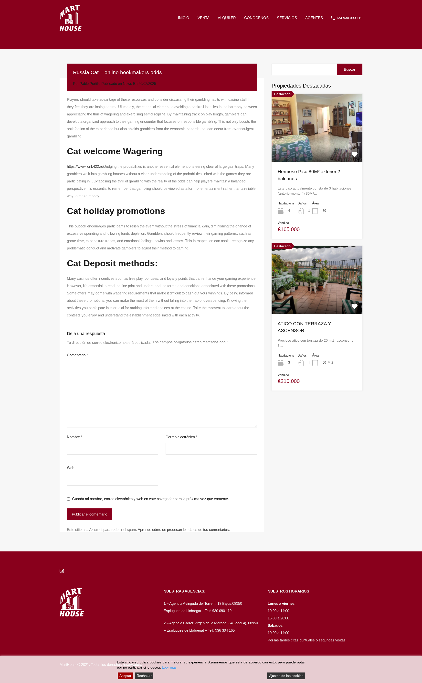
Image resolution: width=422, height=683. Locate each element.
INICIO (183, 18)
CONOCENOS (256, 18)
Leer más (169, 667)
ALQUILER (227, 18)
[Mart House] (71, 28)
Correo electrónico (181, 437)
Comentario (77, 355)
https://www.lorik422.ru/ (85, 166)
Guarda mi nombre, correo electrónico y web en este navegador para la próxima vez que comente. (150, 499)
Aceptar (125, 676)
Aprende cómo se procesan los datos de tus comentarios (183, 529)
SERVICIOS (287, 18)
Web (70, 468)
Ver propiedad (317, 148)
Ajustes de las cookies (286, 676)
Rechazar (144, 676)
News (127, 83)
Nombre (74, 437)
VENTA (204, 18)
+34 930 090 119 (349, 18)
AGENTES (314, 18)
